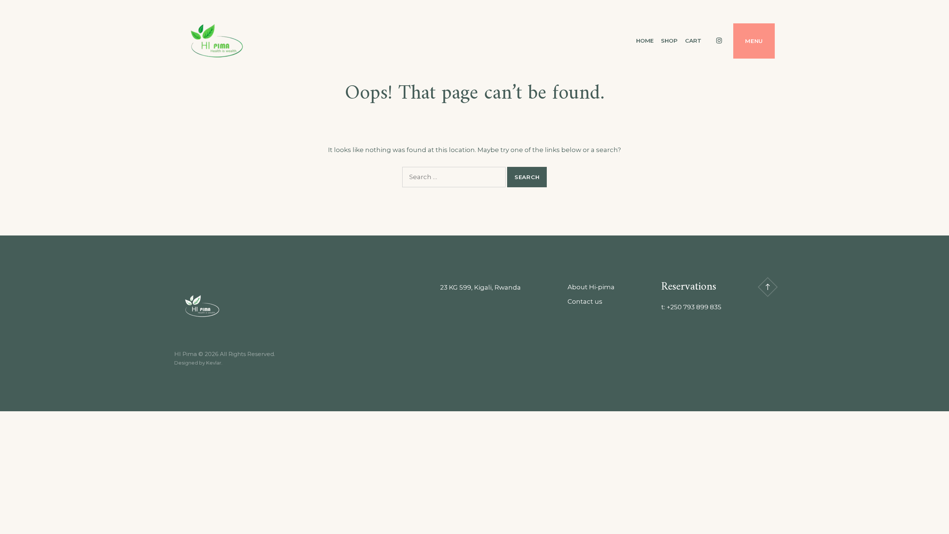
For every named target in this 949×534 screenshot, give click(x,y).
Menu (754, 40)
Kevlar (213, 363)
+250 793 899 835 (694, 307)
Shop (669, 40)
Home (645, 40)
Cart (693, 40)
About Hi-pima (591, 287)
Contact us (585, 301)
